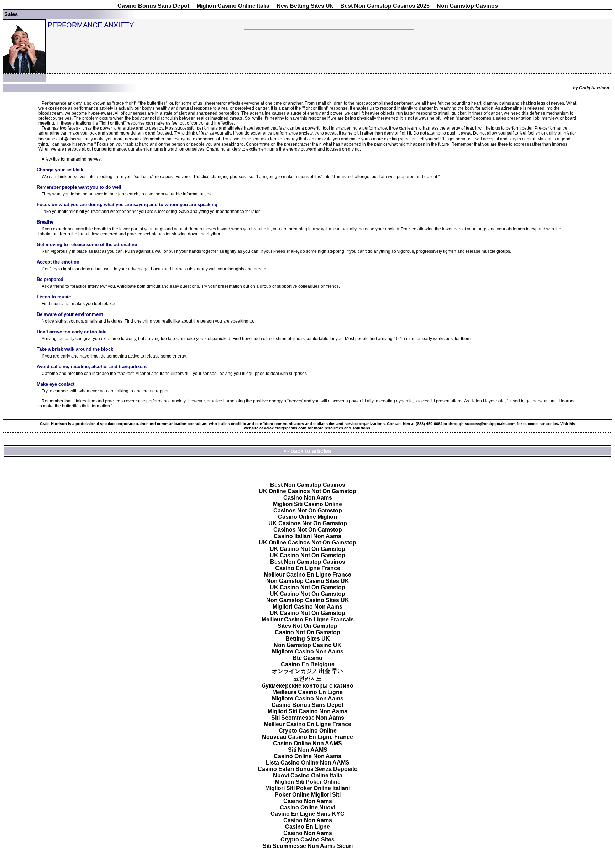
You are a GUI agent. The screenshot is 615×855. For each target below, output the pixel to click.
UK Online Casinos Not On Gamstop (307, 491)
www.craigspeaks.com (285, 428)
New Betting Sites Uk (305, 6)
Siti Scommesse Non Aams (307, 718)
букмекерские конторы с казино (307, 686)
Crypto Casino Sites (307, 839)
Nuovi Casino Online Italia (307, 775)
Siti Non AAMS (307, 750)
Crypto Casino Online (308, 731)
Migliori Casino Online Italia (232, 6)
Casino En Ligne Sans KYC (307, 814)
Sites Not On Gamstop (307, 626)
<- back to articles (307, 451)
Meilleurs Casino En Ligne (307, 692)
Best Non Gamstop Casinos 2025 (385, 6)
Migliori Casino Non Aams (307, 607)
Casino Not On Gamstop (307, 632)
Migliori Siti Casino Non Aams (307, 711)
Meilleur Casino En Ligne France (307, 575)
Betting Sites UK (307, 639)
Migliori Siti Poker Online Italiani (307, 788)
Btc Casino (307, 658)
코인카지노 (307, 679)
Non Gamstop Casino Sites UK (307, 581)
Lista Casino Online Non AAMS (307, 763)
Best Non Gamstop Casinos (307, 485)
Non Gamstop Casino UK (308, 645)
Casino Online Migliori (307, 517)
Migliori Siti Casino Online (307, 504)
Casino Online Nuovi (307, 807)
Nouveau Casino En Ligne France (307, 737)
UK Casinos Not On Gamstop (307, 523)
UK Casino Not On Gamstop (307, 549)
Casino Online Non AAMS (307, 743)
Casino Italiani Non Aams (307, 536)
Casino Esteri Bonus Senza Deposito (308, 769)
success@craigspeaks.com (490, 424)
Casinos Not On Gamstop (307, 510)
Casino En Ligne (307, 827)
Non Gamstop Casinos (467, 6)
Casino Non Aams (307, 498)
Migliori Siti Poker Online (308, 782)
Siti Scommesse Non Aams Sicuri (308, 846)
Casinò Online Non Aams (307, 756)
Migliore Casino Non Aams (307, 651)
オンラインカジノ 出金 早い (307, 671)
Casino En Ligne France (307, 568)
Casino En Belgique (308, 664)
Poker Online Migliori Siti (308, 795)
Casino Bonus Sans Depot (153, 6)
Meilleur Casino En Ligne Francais (308, 619)
